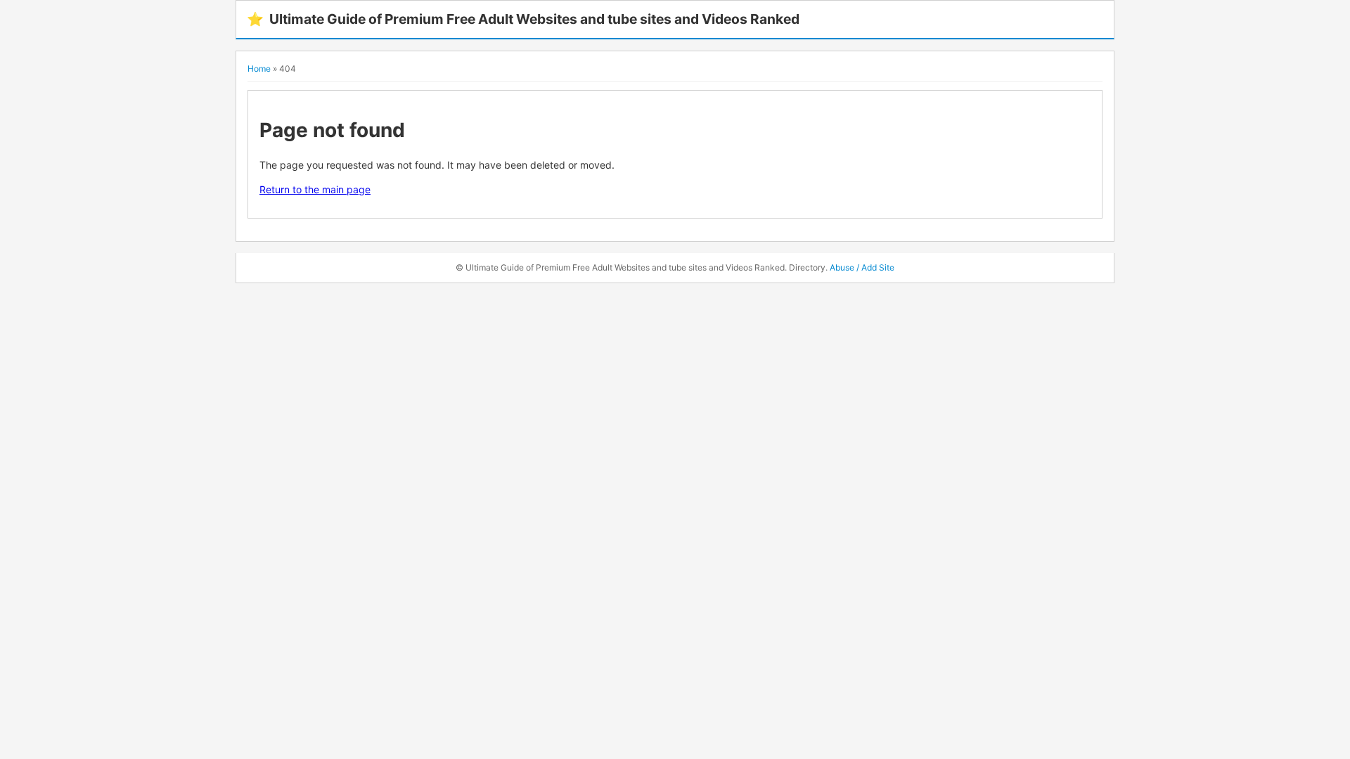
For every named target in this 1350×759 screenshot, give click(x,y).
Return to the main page (315, 189)
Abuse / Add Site (862, 267)
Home (259, 68)
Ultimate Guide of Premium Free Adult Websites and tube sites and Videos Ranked (523, 19)
